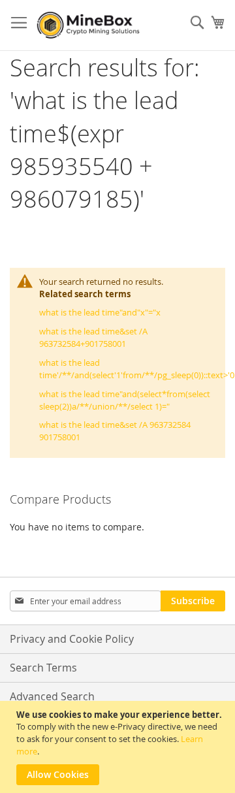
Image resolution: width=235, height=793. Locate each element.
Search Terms (43, 667)
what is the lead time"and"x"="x (100, 312)
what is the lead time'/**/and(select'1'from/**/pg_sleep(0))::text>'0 (136, 369)
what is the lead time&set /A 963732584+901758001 (93, 337)
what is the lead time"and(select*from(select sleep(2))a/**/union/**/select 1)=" (124, 400)
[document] (119, 747)
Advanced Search (52, 696)
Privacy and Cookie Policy (72, 639)
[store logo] (90, 25)
